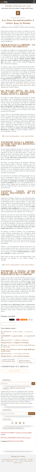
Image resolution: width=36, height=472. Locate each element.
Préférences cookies (18, 462)
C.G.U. (16, 461)
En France (21, 18)
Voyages (14, 18)
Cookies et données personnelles (26, 461)
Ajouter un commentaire (14, 370)
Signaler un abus (10, 461)
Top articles (30, 459)
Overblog (22, 456)
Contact (3, 461)
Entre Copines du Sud (18, 6)
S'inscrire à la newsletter (8, 324)
